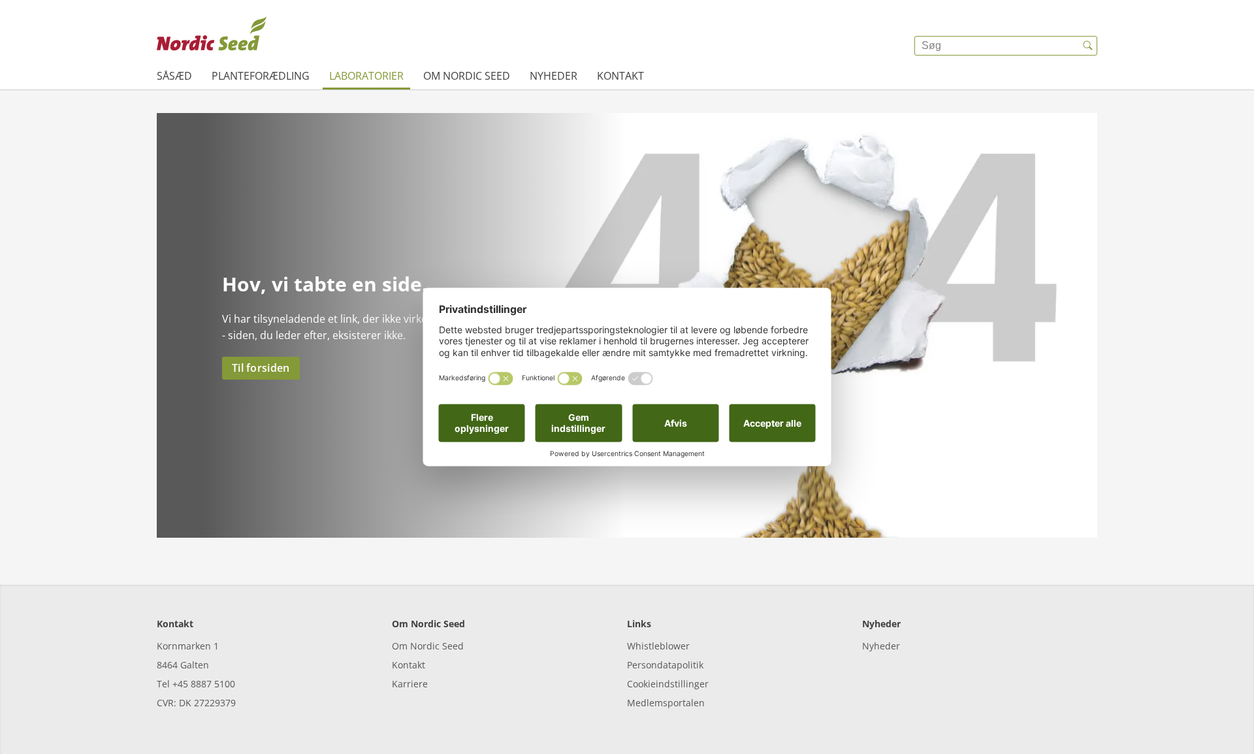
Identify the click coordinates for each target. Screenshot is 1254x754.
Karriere (410, 684)
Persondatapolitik (665, 665)
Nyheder (553, 76)
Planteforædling (261, 76)
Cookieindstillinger (668, 684)
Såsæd (174, 76)
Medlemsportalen (666, 703)
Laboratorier (366, 76)
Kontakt (620, 76)
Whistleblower (658, 646)
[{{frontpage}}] (211, 36)
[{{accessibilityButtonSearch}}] (1087, 46)
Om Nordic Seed (466, 76)
